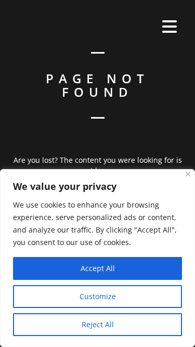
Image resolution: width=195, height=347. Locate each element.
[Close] (188, 174)
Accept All (98, 268)
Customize (98, 296)
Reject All (98, 324)
